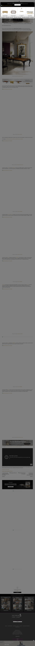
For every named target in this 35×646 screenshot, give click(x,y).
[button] (33, 14)
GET (3, 17)
